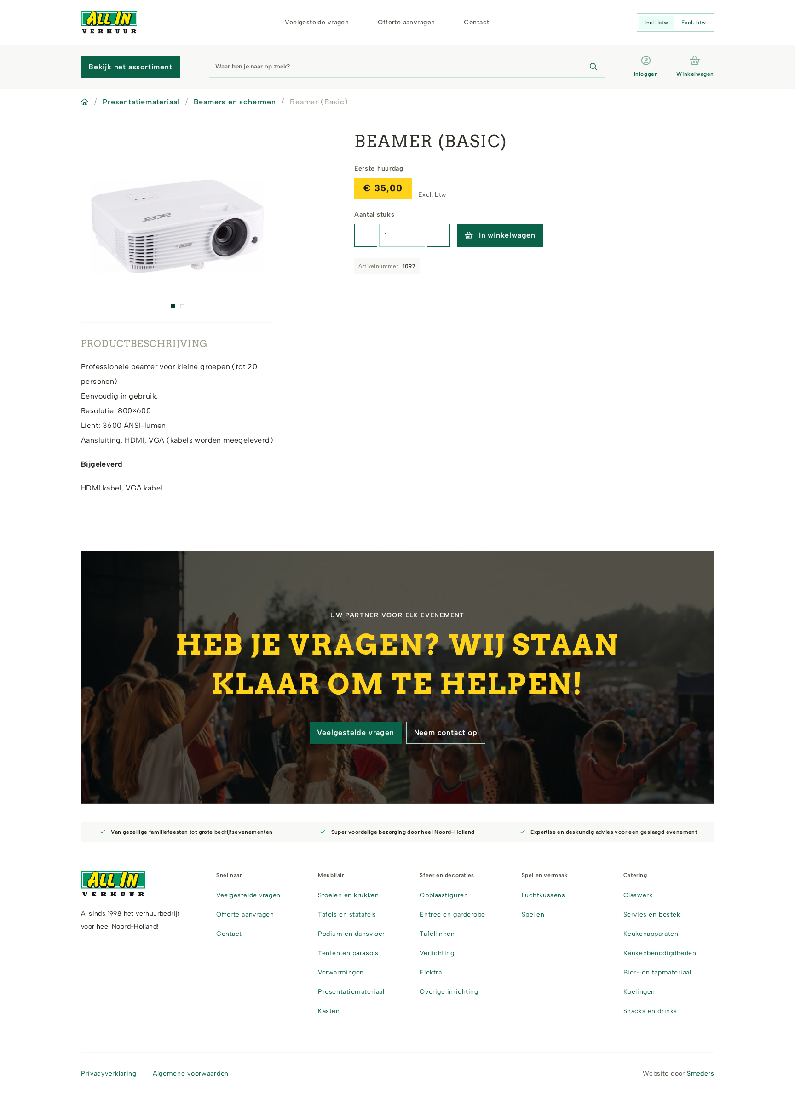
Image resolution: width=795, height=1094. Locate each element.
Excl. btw (693, 22)
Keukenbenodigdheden (660, 953)
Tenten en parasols (348, 953)
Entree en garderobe (452, 914)
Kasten (329, 1011)
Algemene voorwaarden (191, 1073)
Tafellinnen (437, 934)
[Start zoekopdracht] (593, 67)
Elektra (431, 972)
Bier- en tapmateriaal (657, 972)
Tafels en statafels (347, 914)
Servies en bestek (651, 914)
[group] (177, 226)
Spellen (533, 914)
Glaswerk (637, 895)
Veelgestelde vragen (317, 22)
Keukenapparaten (650, 934)
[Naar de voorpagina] (109, 22)
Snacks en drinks (650, 1011)
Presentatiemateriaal (141, 101)
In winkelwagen (507, 235)
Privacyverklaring (109, 1073)
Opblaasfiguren (444, 895)
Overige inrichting (449, 992)
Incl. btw (656, 22)
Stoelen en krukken (348, 895)
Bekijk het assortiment (130, 67)
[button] (173, 306)
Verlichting (437, 953)
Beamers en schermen (235, 101)
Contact (476, 22)
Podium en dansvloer (351, 934)
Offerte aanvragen (406, 22)
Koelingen (639, 992)
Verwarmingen (341, 972)
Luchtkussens (543, 895)
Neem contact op (446, 732)
